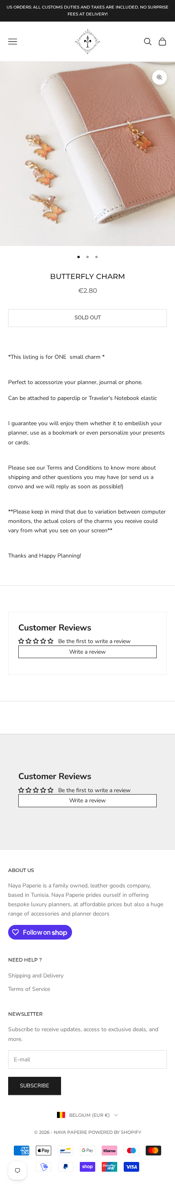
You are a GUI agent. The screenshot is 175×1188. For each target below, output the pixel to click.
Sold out (87, 317)
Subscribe (34, 1085)
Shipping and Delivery (35, 975)
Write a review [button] (87, 652)
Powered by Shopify (114, 1132)
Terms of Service (29, 989)
